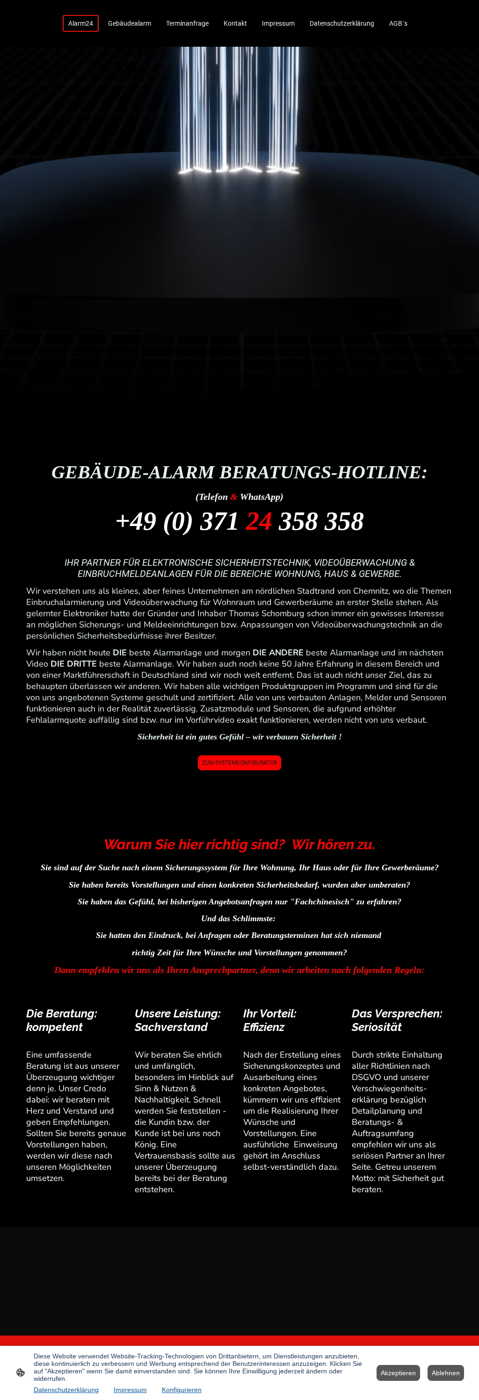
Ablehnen (446, 1373)
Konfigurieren (182, 1389)
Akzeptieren (398, 1373)
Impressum (130, 1389)
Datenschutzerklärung (66, 1389)
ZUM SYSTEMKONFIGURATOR (239, 763)
